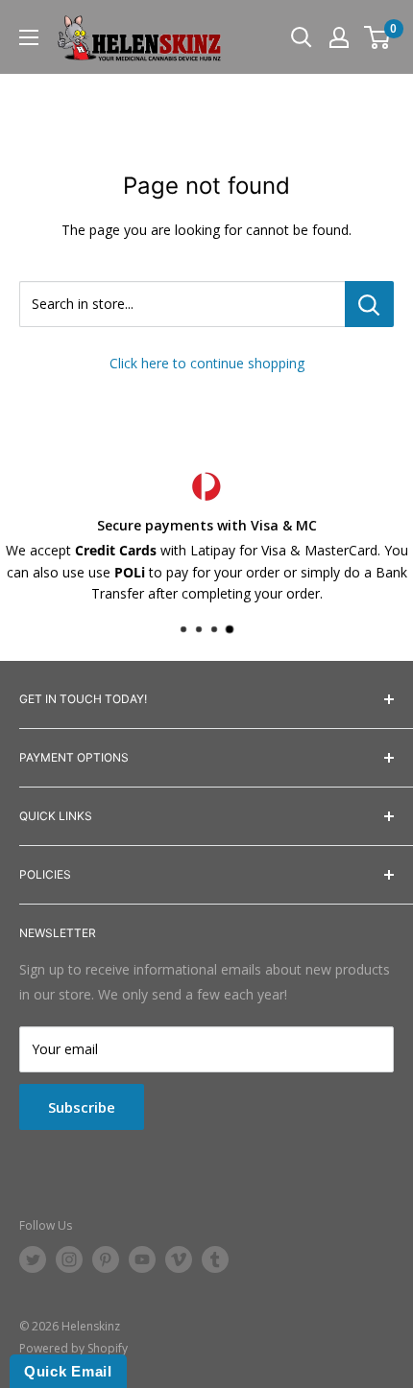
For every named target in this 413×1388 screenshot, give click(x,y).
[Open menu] (28, 37)
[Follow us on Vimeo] (178, 1259)
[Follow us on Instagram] (69, 1259)
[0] (378, 37)
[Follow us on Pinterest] (105, 1259)
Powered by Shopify (73, 1348)
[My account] (339, 37)
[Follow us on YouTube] (142, 1259)
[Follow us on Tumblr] (215, 1259)
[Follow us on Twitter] (32, 1259)
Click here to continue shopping (206, 363)
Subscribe (81, 1107)
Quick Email (68, 1371)
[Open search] (301, 37)
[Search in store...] (369, 304)
